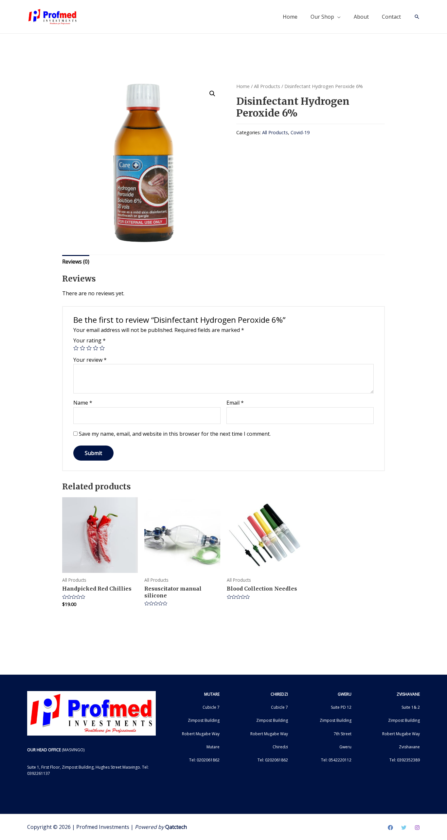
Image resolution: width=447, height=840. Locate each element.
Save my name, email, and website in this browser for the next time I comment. (175, 433)
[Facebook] (390, 827)
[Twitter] (403, 827)
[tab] (75, 262)
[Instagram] (417, 827)
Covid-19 (300, 132)
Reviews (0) (75, 261)
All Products (267, 86)
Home (290, 16)
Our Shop (322, 16)
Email (235, 402)
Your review (90, 359)
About (361, 16)
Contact (391, 16)
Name (82, 402)
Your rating (89, 340)
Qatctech (176, 827)
